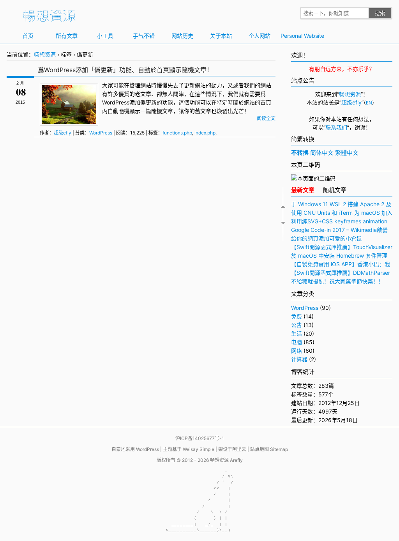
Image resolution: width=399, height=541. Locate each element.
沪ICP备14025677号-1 (199, 438)
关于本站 (221, 35)
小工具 (105, 35)
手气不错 (144, 35)
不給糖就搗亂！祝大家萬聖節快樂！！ (337, 281)
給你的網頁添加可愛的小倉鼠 (326, 238)
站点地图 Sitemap (269, 449)
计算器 (299, 359)
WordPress (115, 102)
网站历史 (182, 35)
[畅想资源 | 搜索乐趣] (49, 20)
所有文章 (67, 35)
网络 (296, 350)
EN (369, 103)
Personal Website (298, 35)
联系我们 (336, 127)
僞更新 (148, 102)
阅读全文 (266, 118)
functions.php (177, 133)
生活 (296, 333)
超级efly (62, 133)
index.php (204, 133)
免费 (296, 316)
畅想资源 (45, 54)
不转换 (300, 152)
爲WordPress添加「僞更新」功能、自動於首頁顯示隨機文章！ (125, 70)
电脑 (296, 342)
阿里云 (239, 449)
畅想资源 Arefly (226, 460)
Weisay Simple (198, 449)
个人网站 (259, 35)
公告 (296, 325)
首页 (28, 35)
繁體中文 (346, 152)
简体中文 (322, 152)
